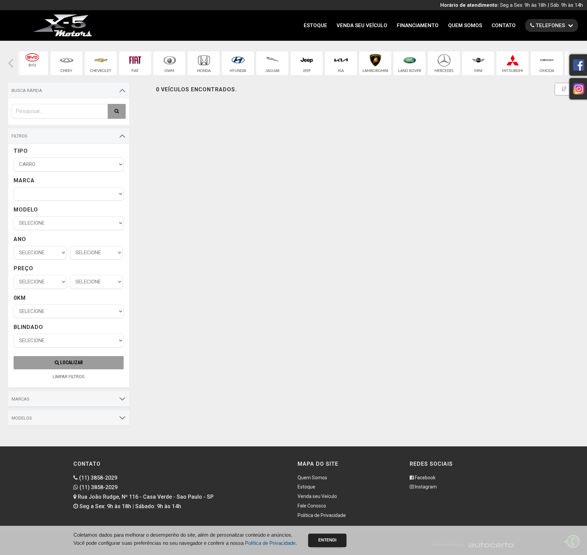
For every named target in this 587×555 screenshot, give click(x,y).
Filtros (20, 135)
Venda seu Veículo (362, 25)
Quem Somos (465, 25)
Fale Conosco (312, 505)
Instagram (425, 486)
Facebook (424, 477)
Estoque (315, 25)
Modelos (22, 418)
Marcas (21, 399)
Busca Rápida (27, 90)
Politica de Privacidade (322, 515)
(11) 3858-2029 (97, 478)
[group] (32, 63)
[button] (11, 63)
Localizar (71, 362)
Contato (504, 25)
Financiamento (418, 25)
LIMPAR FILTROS (69, 376)
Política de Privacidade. (271, 543)
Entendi (327, 540)
